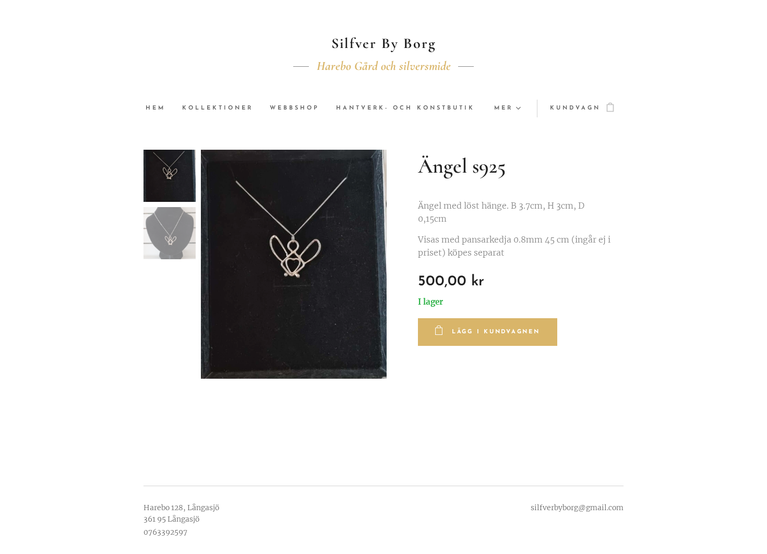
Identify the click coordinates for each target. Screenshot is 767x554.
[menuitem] (160, 108)
